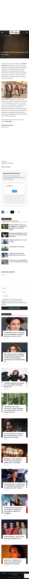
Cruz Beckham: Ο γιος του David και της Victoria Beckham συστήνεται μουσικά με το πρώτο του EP (14, 334)
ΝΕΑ (6, 35)
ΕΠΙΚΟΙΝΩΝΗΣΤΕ (14, 574)
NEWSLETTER (16, 573)
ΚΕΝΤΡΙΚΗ (4, 573)
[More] (18, 212)
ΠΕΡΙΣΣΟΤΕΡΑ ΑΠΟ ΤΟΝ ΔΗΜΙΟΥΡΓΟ (10, 221)
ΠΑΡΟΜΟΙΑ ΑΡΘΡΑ (6, 219)
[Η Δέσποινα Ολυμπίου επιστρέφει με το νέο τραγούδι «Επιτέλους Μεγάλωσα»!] (14, 377)
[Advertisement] (14, 15)
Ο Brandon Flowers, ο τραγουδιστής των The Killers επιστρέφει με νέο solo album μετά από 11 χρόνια (14, 486)
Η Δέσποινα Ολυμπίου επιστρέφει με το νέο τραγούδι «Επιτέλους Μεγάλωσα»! (14, 385)
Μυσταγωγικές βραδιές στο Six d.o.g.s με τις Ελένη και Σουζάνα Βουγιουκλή (18, 234)
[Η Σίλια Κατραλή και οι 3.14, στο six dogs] (4, 241)
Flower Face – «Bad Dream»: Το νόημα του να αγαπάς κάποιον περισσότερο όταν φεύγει (13, 562)
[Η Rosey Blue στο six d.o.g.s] (4, 248)
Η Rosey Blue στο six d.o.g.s (16, 246)
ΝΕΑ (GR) (9, 35)
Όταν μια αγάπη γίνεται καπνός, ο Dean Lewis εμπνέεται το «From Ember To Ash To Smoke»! (14, 435)
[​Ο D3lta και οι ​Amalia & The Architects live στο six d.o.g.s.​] (4, 255)
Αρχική (2, 35)
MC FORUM (9, 573)
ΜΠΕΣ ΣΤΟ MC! (23, 573)
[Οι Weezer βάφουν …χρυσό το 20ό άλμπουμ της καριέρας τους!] (14, 529)
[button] (2, 32)
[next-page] (4, 267)
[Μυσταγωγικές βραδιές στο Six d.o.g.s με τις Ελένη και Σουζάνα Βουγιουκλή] (4, 234)
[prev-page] (2, 267)
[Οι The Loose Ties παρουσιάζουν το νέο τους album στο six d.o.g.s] (4, 261)
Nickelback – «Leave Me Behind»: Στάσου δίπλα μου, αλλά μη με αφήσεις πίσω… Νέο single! (13, 460)
